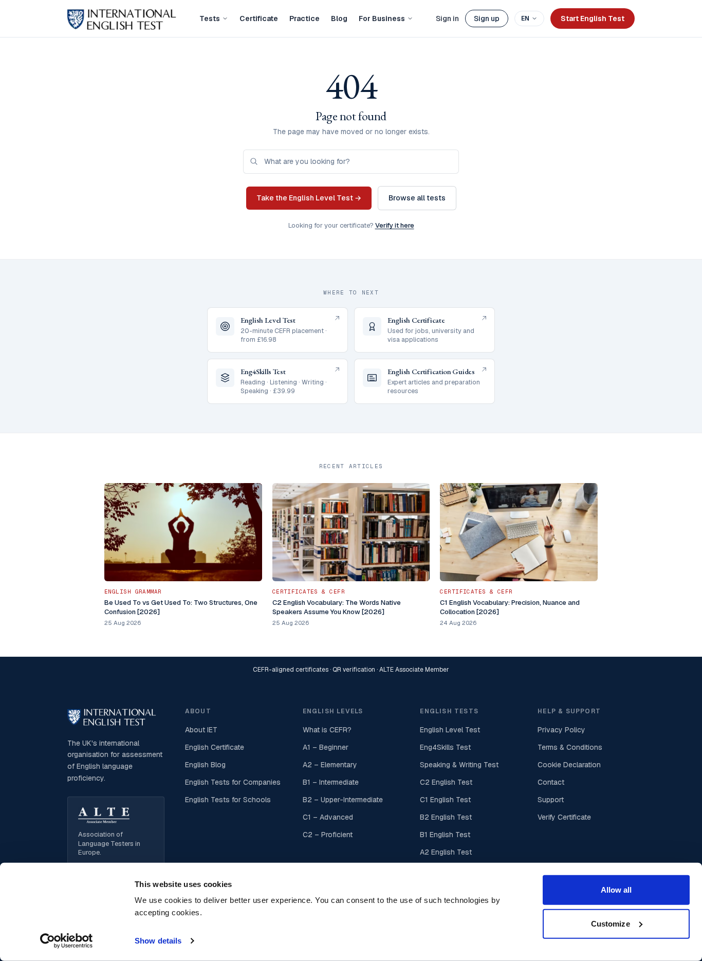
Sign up (487, 18)
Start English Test (592, 18)
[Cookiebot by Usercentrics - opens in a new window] (67, 941)
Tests (209, 18)
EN (525, 18)
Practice (304, 18)
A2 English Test (446, 852)
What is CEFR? (327, 729)
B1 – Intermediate (331, 782)
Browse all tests (417, 197)
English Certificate (214, 747)
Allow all (616, 889)
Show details (158, 940)
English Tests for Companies (233, 782)
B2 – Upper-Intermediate (343, 799)
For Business (382, 18)
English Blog (205, 764)
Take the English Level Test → (308, 197)
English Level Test (450, 729)
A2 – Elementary (330, 764)
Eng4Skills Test (445, 747)
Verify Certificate (564, 817)
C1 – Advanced (328, 817)
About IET (201, 729)
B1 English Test (445, 834)
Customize (610, 923)
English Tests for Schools (228, 799)
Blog (339, 18)
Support (551, 799)
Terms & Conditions (570, 747)
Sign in (447, 18)
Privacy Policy (561, 729)
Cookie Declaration (569, 764)
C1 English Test (445, 799)
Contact (551, 782)
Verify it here (394, 225)
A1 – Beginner (325, 747)
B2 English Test (446, 817)
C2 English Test (446, 782)
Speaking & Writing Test (459, 764)
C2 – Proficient (328, 834)
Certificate (258, 18)
